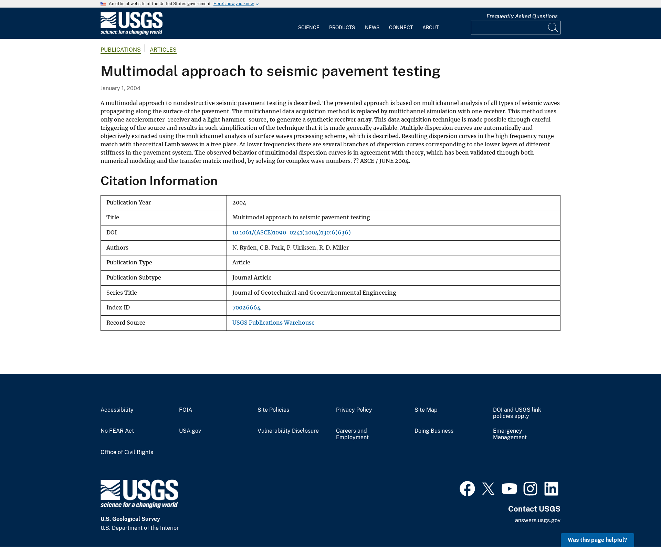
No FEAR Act (117, 431)
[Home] (131, 33)
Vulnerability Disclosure (288, 431)
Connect (401, 27)
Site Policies (273, 410)
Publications (121, 49)
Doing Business (434, 431)
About (430, 27)
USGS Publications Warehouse (273, 322)
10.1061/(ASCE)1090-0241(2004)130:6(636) (291, 232)
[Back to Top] (636, 522)
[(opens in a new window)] (467, 488)
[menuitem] (308, 23)
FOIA (185, 410)
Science (308, 27)
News (372, 27)
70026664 (246, 307)
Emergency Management (510, 434)
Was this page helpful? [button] (597, 540)
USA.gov (190, 431)
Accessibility (117, 410)
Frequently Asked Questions (522, 16)
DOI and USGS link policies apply (517, 413)
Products (342, 27)
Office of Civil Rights (127, 452)
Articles (163, 49)
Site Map (426, 410)
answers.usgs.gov (537, 520)
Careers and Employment (352, 434)
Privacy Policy (354, 410)
